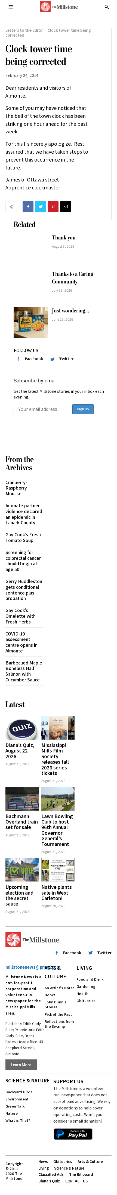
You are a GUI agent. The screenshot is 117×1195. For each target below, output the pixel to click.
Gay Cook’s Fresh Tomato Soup (23, 537)
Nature (11, 1113)
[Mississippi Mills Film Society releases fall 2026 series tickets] (58, 728)
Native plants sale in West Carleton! (56, 892)
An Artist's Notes (60, 987)
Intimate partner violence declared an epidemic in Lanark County (23, 514)
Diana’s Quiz (49, 1181)
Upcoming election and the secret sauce (19, 895)
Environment (17, 1099)
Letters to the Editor (24, 30)
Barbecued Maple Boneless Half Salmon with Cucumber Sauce (23, 671)
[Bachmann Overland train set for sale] (22, 798)
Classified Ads (51, 1174)
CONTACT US (76, 1181)
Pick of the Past (58, 1014)
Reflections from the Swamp (59, 1024)
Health (82, 993)
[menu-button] (10, 6)
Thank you (64, 237)
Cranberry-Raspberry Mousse (16, 488)
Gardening (85, 986)
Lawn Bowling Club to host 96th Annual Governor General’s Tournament (57, 830)
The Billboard (81, 1174)
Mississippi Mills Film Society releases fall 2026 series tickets (55, 759)
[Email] (65, 206)
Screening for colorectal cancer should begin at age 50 (23, 560)
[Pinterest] (53, 206)
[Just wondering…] (31, 322)
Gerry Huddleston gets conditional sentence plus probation (23, 589)
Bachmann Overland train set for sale (21, 822)
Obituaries (86, 1000)
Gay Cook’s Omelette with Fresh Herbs (20, 616)
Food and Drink (89, 979)
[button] (107, 7)
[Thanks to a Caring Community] (31, 285)
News (43, 1161)
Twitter (66, 358)
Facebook (34, 358)
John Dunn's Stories (55, 1004)
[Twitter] (40, 206)
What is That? (17, 1120)
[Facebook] (28, 206)
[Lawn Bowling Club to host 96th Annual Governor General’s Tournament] (58, 798)
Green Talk (14, 1106)
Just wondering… (70, 310)
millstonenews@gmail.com (32, 967)
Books (50, 994)
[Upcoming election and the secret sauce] (22, 869)
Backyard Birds (19, 1091)
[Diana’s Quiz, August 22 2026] (22, 728)
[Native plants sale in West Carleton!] (58, 869)
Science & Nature (27, 1080)
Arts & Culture (55, 972)
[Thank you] (31, 249)
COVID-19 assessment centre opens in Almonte (21, 642)
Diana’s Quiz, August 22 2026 (20, 751)
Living (84, 967)
